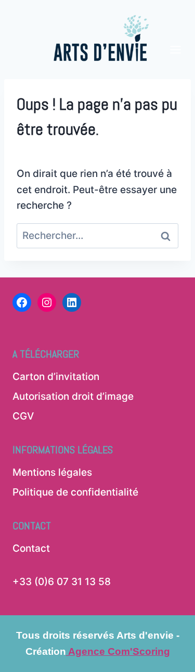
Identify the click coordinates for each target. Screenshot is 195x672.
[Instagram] (46, 302)
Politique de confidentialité (75, 492)
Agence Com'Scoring (118, 651)
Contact (31, 548)
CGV (23, 416)
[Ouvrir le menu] (176, 32)
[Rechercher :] (97, 236)
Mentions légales (52, 472)
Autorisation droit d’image (73, 396)
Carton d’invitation (55, 377)
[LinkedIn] (71, 302)
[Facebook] (21, 302)
